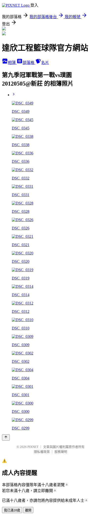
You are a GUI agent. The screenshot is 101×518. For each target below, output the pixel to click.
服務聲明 (60, 452)
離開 (28, 510)
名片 (45, 63)
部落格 (29, 63)
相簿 (12, 63)
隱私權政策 (42, 452)
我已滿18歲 (12, 510)
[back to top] (6, 437)
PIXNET (32, 447)
